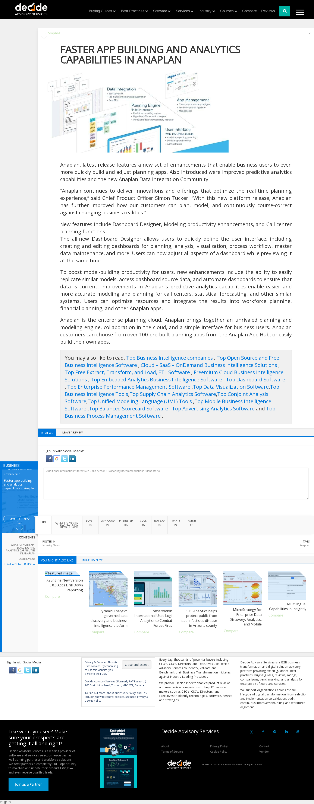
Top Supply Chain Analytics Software (172, 393)
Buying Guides (100, 11)
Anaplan (304, 545)
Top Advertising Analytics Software (214, 408)
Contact (264, 746)
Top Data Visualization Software (231, 386)
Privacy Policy (219, 746)
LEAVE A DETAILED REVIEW (19, 564)
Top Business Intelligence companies (170, 357)
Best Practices (132, 11)
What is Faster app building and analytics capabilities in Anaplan (20, 549)
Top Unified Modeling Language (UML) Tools (140, 401)
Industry (204, 11)
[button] (49, 458)
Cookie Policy (218, 751)
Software (160, 11)
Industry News (51, 545)
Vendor (264, 751)
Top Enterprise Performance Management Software (129, 386)
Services (183, 11)
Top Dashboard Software (255, 379)
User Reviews (27, 559)
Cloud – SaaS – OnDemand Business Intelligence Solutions (209, 364)
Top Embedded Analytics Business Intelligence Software (157, 379)
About (165, 746)
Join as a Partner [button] (28, 784)
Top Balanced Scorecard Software (129, 408)
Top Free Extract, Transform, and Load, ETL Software (128, 372)
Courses (227, 11)
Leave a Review (72, 432)
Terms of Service (172, 751)
